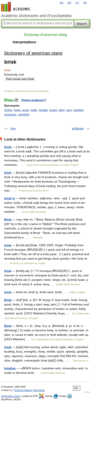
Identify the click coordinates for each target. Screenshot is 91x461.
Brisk (8, 219)
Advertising (38, 390)
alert (62, 110)
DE (69, 3)
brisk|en (10, 368)
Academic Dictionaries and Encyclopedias (36, 16)
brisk (7, 147)
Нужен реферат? (33, 100)
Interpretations (24, 42)
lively (17, 110)
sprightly (23, 114)
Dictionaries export (10, 396)
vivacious (10, 114)
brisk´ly (9, 198)
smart (53, 110)
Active (8, 110)
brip (13, 128)
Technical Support (23, 390)
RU (61, 3)
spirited (78, 110)
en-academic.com (16, 6)
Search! (82, 23)
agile (34, 110)
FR (85, 3)
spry (69, 110)
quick (25, 110)
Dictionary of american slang (45, 35)
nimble (43, 110)
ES (77, 3)
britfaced (78, 128)
